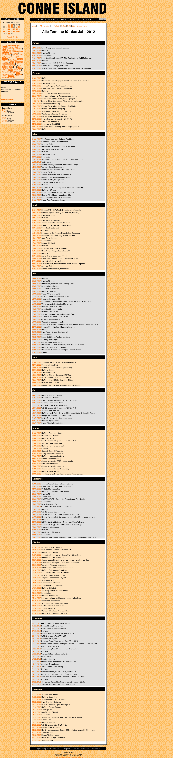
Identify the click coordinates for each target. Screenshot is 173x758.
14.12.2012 (36, 712)
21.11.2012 (36, 669)
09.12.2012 (36, 705)
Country (11, 48)
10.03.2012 (36, 159)
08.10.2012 (36, 565)
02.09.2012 (36, 486)
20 (4, 31)
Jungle (4, 65)
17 (14, 29)
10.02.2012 (36, 99)
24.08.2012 (36, 459)
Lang (34, 26)
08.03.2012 (36, 154)
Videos (4, 120)
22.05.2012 (36, 327)
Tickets (4, 112)
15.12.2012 (36, 717)
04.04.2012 (36, 218)
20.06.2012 (36, 380)
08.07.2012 (36, 403)
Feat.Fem (15, 54)
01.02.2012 (36, 78)
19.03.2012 (36, 180)
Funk (3, 57)
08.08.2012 (36, 438)
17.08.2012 (36, 448)
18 (17, 29)
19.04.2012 (36, 248)
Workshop (5, 77)
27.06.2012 (36, 383)
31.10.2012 (36, 613)
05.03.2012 (36, 147)
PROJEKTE (64, 19)
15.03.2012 (36, 170)
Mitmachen (85, 749)
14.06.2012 (36, 378)
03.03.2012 (36, 144)
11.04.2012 (36, 230)
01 (9, 25)
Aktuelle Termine (12, 37)
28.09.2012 (36, 532)
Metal (11, 67)
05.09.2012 (36, 491)
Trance (4, 76)
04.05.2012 (36, 284)
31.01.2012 (36, 68)
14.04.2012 (36, 241)
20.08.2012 (36, 454)
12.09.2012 (36, 509)
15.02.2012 (36, 106)
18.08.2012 (36, 451)
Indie (12, 62)
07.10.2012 (36, 562)
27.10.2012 (36, 603)
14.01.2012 (36, 48)
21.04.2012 (36, 251)
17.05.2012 (36, 312)
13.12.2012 (36, 710)
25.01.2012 (36, 61)
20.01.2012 (36, 53)
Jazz (17, 64)
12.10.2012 (36, 578)
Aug (8, 19)
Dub (18, 50)
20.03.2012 (36, 182)
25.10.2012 (36, 598)
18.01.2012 (36, 50)
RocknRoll (17, 70)
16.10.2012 (36, 585)
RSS (69, 26)
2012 (17, 19)
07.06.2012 (36, 372)
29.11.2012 (36, 682)
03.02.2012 (36, 86)
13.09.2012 (36, 512)
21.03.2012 (36, 185)
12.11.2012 (36, 646)
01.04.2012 (36, 210)
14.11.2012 (36, 651)
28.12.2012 (36, 735)
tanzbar (13, 77)
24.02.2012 (36, 124)
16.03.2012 (36, 172)
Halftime (5, 59)
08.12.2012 (36, 702)
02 (12, 25)
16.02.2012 (36, 109)
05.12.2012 (36, 697)
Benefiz (4, 47)
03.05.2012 (36, 281)
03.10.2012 (36, 550)
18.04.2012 (36, 246)
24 (14, 31)
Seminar (14, 71)
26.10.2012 (36, 601)
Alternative (11, 45)
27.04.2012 (36, 261)
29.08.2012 (36, 471)
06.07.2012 (36, 400)
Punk (20, 68)
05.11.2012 (36, 626)
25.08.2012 (36, 464)
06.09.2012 (36, 494)
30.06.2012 (36, 385)
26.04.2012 (36, 256)
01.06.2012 (36, 362)
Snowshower (6, 73)
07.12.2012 (36, 699)
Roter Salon (6, 71)
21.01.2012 (36, 58)
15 (9, 29)
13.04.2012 (36, 238)
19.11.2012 (36, 664)
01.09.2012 (36, 484)
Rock (10, 70)
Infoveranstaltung (9, 64)
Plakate (57, 26)
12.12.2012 (36, 707)
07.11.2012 (36, 631)
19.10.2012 (36, 590)
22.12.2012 (36, 727)
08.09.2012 (36, 499)
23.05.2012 (36, 329)
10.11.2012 (36, 641)
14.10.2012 (36, 583)
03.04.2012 (36, 215)
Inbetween (5, 62)
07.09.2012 (36, 497)
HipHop (19, 59)
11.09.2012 (36, 507)
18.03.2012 (36, 177)
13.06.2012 (36, 375)
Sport (18, 73)
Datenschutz (95, 749)
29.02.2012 (36, 129)
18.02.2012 (36, 114)
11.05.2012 (36, 296)
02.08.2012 (36, 436)
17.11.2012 (36, 659)
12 (19, 27)
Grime (15, 57)
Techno (12, 74)
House (4, 60)
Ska (20, 71)
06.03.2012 (36, 149)
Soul (13, 73)
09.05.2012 (36, 291)
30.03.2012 (36, 198)
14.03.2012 (36, 167)
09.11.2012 (36, 639)
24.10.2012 (36, 596)
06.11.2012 (36, 628)
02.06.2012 (36, 365)
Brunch (11, 47)
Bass (18, 45)
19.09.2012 (36, 519)
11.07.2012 (36, 405)
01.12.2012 (36, 694)
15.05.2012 (36, 304)
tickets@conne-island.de (75, 757)
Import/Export (12, 60)
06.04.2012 (36, 223)
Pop (18, 67)
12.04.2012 (36, 236)
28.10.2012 (36, 608)
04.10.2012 (36, 552)
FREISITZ (87, 19)
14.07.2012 (36, 410)
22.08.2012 (36, 456)
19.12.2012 (36, 722)
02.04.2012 (36, 213)
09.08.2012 (36, 441)
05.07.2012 (36, 398)
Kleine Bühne (12, 65)
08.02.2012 (36, 91)
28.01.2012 (36, 66)
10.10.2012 (36, 570)
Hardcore (12, 59)
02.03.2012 (36, 142)
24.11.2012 (36, 674)
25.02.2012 (36, 126)
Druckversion (82, 26)
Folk (10, 56)
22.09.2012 (36, 522)
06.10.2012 (36, 557)
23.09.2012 (36, 527)
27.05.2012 (36, 340)
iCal (73, 26)
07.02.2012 (36, 88)
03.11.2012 (36, 623)
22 (9, 31)
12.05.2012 (36, 299)
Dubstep (5, 51)
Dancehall (18, 48)
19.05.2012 (36, 319)
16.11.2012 (36, 654)
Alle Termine (45, 26)
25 (17, 31)
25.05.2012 (36, 332)
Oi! (15, 67)
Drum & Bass (11, 50)
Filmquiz (5, 56)
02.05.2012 (36, 279)
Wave (17, 76)
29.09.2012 (36, 537)
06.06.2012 (36, 370)
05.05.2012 (36, 286)
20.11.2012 (36, 667)
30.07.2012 (36, 423)
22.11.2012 (36, 672)
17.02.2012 (36, 111)
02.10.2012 (36, 547)
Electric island (17, 51)
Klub (19, 65)
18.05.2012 (36, 317)
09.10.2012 (36, 568)
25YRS (4, 45)
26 (19, 31)
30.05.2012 (36, 347)
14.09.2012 (36, 514)
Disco (4, 50)
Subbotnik (5, 74)
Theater (19, 74)
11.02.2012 (36, 101)
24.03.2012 (36, 187)
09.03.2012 (36, 157)
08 (9, 27)
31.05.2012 (36, 352)
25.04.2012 (36, 253)
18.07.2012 (36, 413)
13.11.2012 (36, 649)
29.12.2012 (36, 738)
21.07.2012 (36, 418)
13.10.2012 (36, 580)
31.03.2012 (36, 200)
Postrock (5, 68)
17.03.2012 (36, 175)
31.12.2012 (36, 740)
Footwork (16, 56)
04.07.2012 (36, 395)
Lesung (4, 67)
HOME (41, 19)
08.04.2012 (36, 228)
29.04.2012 (36, 266)
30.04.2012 (36, 269)
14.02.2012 (36, 104)
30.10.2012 (36, 611)
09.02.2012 (36, 96)
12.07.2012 (36, 408)
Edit (10, 51)
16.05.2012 (36, 307)
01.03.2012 (36, 139)
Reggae (4, 70)
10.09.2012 (36, 504)
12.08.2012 (36, 443)
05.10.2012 (36, 555)
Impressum (40, 749)
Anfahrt (56, 749)
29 (9, 33)
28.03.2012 (36, 190)
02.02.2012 (36, 81)
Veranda (11, 76)
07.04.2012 (36, 225)
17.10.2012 (36, 588)
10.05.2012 (36, 294)
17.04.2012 (36, 243)
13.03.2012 (36, 164)
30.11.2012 (36, 684)
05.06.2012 (36, 367)
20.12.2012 (36, 725)
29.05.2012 (36, 345)
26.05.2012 (36, 337)
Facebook (5, 109)
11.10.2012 (36, 575)
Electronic (5, 53)
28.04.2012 (36, 264)
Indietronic (19, 62)
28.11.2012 (36, 679)
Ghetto (9, 57)
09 (12, 27)
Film (21, 54)
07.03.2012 (36, 152)
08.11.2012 (36, 636)
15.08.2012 (36, 446)
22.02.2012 (36, 119)
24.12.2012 (36, 730)
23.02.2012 (36, 121)
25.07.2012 (36, 421)
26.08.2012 (36, 469)
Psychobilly (13, 68)
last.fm (4, 117)
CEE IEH (76, 749)
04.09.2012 (36, 489)
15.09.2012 (36, 517)
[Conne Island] (86, 10)
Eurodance (14, 53)
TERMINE (51, 19)
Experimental (6, 54)
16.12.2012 (36, 720)
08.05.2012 (36, 289)
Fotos (4, 111)
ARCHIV (76, 19)
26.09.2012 (36, 530)
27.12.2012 (36, 732)
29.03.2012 (36, 195)
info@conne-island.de (60, 757)
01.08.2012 (36, 433)
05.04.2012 (36, 220)
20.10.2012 (36, 593)
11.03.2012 (36, 162)
